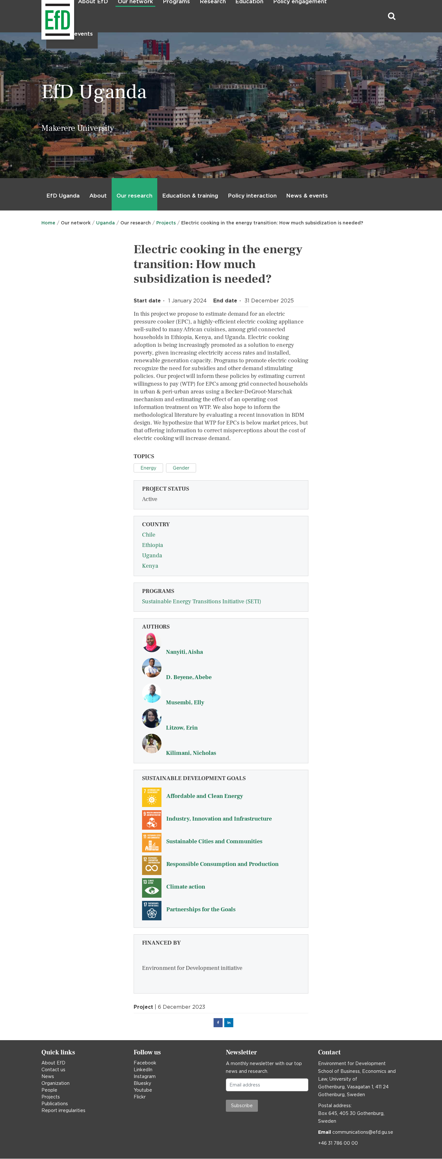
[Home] (42, 16)
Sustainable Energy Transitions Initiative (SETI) (201, 601)
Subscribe (242, 1105)
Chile (148, 535)
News (47, 1076)
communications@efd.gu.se (362, 1132)
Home (48, 222)
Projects (166, 222)
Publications (54, 1103)
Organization (55, 1083)
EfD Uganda (63, 195)
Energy (148, 468)
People (49, 1090)
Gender (181, 468)
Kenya (150, 566)
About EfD (53, 1062)
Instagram (145, 1076)
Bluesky (142, 1083)
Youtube (143, 1090)
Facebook (145, 1062)
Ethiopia (152, 545)
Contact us (53, 1069)
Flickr (140, 1096)
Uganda (105, 222)
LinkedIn (143, 1069)
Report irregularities (63, 1110)
